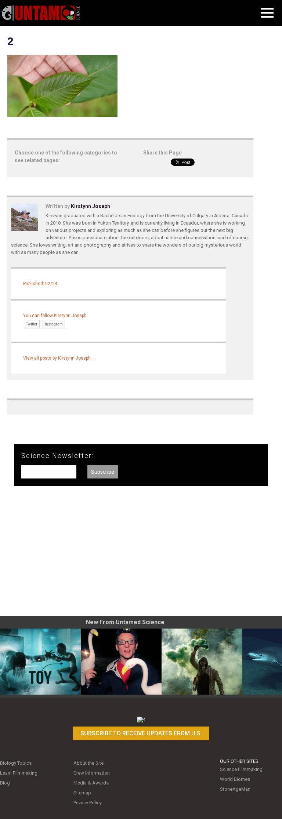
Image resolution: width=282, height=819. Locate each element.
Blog (5, 783)
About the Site (88, 763)
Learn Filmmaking (18, 773)
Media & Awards (91, 783)
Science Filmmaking (241, 769)
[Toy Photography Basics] (40, 662)
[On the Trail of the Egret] (121, 662)
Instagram (54, 324)
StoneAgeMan (235, 789)
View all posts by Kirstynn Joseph (59, 358)
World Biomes (235, 779)
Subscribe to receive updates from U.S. (141, 733)
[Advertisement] (141, 553)
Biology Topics (16, 763)
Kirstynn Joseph (90, 206)
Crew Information (91, 773)
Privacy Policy (87, 802)
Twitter (31, 324)
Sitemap (82, 793)
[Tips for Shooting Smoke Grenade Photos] (202, 662)
